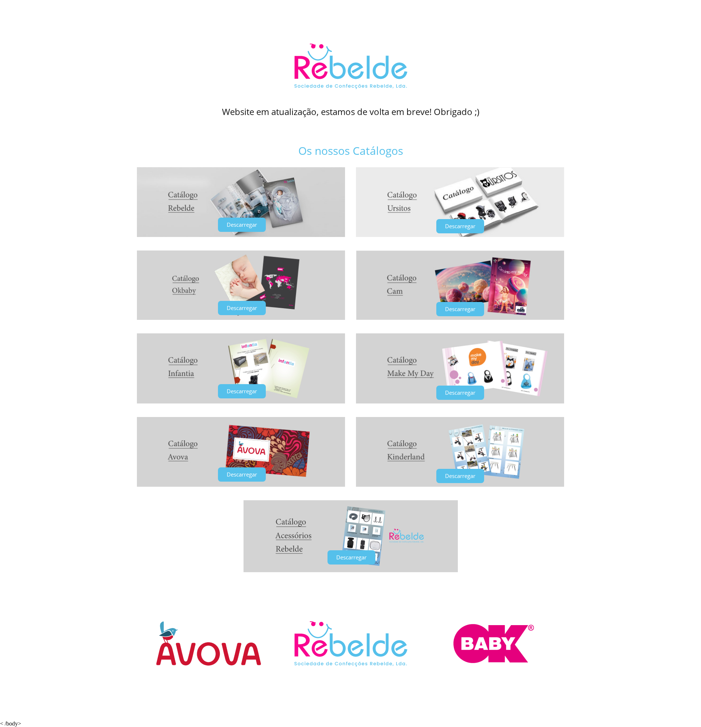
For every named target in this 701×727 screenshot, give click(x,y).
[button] (242, 225)
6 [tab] (361, 673)
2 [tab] (332, 673)
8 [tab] (376, 673)
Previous (149, 643)
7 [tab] (368, 673)
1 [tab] (325, 673)
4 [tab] (346, 673)
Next (552, 643)
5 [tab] (354, 673)
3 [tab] (339, 673)
